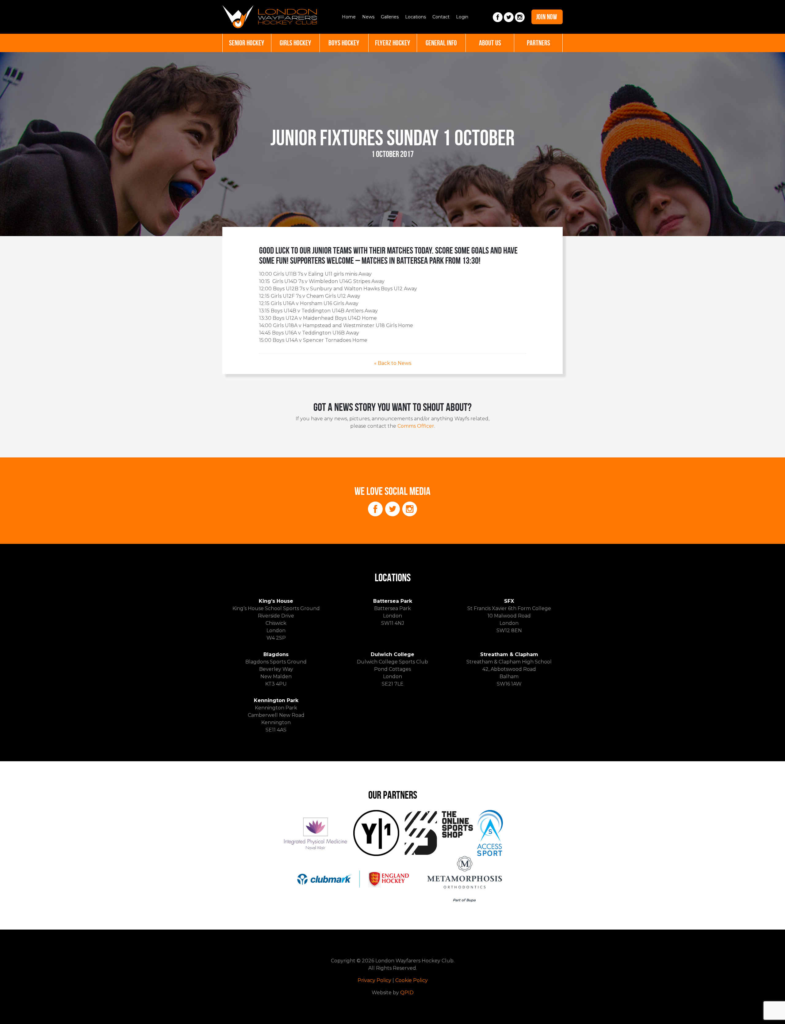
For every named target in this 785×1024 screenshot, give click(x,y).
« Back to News (392, 363)
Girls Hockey (295, 43)
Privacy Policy (374, 980)
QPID (407, 992)
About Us (490, 43)
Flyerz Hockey (392, 43)
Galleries (390, 17)
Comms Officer (415, 426)
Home (349, 17)
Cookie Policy (411, 980)
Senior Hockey (246, 43)
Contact (441, 17)
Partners (538, 43)
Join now (546, 17)
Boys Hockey (343, 43)
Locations (415, 17)
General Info (441, 43)
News (368, 17)
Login (462, 17)
